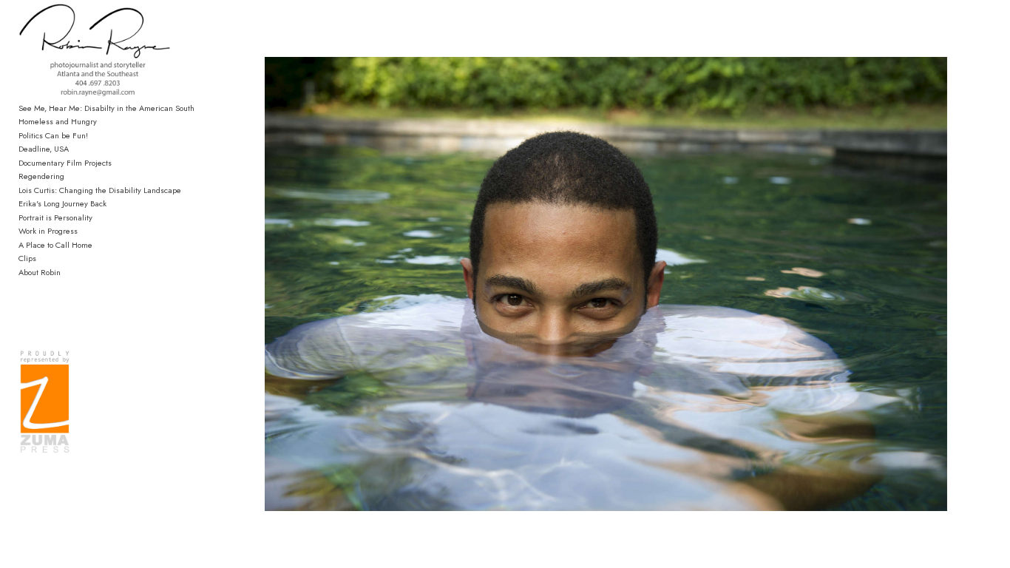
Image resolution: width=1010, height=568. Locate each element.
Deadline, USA (43, 149)
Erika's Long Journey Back (62, 203)
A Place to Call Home (55, 245)
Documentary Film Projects (65, 163)
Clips (27, 258)
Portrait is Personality (55, 217)
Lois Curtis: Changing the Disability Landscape (99, 190)
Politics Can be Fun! (53, 135)
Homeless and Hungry (57, 121)
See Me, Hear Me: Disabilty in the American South (106, 108)
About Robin (39, 272)
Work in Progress (48, 231)
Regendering (41, 176)
